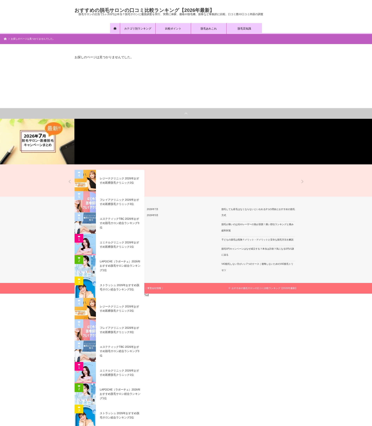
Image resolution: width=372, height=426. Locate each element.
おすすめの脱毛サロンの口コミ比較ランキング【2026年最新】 (144, 10)
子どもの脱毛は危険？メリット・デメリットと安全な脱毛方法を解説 (257, 239)
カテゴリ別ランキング (137, 28)
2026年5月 (152, 215)
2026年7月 (152, 209)
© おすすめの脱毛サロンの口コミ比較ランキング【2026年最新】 (263, 288)
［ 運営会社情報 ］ (154, 288)
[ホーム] (115, 28)
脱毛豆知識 (244, 28)
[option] (37, 141)
